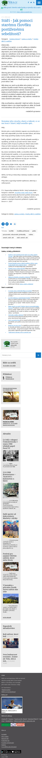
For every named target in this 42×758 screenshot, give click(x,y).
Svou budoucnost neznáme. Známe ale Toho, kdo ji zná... (10, 657)
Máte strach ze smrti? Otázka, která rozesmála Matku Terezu (23, 307)
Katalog (3, 745)
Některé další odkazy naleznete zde (24, 721)
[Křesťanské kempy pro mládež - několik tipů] (11, 397)
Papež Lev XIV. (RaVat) (20, 719)
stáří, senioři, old (22, 238)
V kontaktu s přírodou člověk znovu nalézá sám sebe (10, 588)
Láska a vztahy (27, 39)
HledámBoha (9, 721)
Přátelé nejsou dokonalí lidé (16, 268)
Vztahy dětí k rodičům (33, 214)
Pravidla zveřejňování (7, 743)
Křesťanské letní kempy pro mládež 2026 (10, 389)
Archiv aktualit (7, 617)
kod (9, 17)
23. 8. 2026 (12, 365)
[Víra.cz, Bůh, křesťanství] (9, 2)
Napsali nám (5, 738)
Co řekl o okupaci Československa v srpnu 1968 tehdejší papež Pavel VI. (10, 444)
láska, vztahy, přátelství (26, 284)
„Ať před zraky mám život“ (24, 192)
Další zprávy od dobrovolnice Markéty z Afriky (10, 516)
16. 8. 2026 (6, 365)
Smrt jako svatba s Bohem (15, 315)
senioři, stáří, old (8, 238)
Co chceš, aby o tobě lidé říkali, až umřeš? (20, 291)
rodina (31, 234)
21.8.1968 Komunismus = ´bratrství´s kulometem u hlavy (9, 476)
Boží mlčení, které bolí (10, 635)
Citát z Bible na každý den (24, 12)
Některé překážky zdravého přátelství (19, 277)
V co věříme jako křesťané (9, 747)
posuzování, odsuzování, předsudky (14, 234)
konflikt (11, 231)
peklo (34, 231)
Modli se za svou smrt (14, 325)
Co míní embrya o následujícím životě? (19, 298)
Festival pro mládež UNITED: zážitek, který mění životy (10, 557)
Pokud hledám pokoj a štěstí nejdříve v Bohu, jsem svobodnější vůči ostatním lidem (23, 264)
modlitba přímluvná (23, 231)
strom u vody (14, 345)
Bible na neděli (9, 362)
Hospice (10, 719)
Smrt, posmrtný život (14, 320)
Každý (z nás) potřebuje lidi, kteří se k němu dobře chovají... (22, 255)
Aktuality (7, 434)
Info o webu (4, 736)
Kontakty (4, 734)
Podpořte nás (5, 740)
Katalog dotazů (14, 39)
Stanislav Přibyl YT (33, 719)
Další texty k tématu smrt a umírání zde (20, 332)
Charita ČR (4, 719)
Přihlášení (7, 374)
